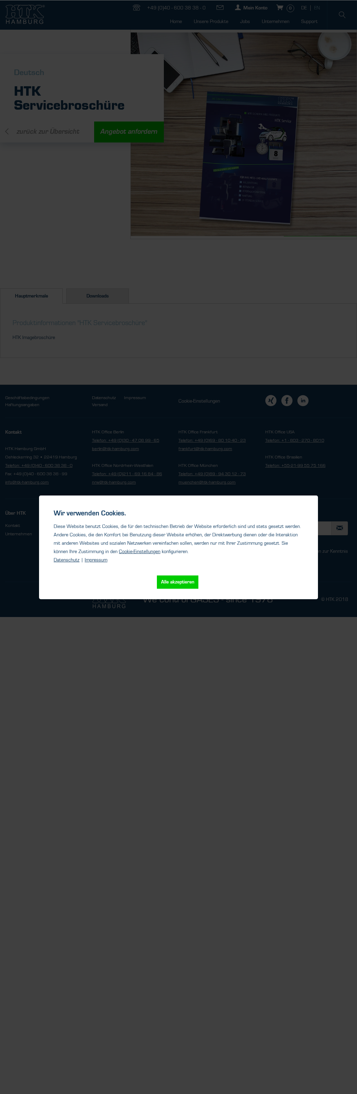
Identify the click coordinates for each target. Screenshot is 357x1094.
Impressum (96, 560)
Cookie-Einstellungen (139, 552)
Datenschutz (66, 560)
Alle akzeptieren (177, 582)
